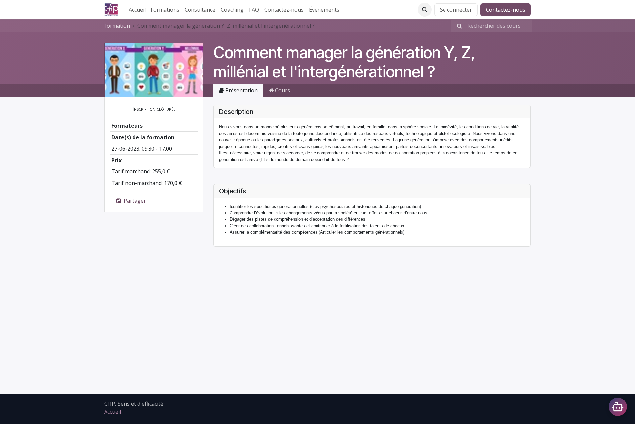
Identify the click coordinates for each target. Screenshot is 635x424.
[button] (425, 10)
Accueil (112, 411)
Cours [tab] (282, 90)
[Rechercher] (457, 26)
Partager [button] (134, 200)
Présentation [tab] (241, 90)
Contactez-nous (505, 9)
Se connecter (456, 9)
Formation (117, 25)
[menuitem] (137, 9)
